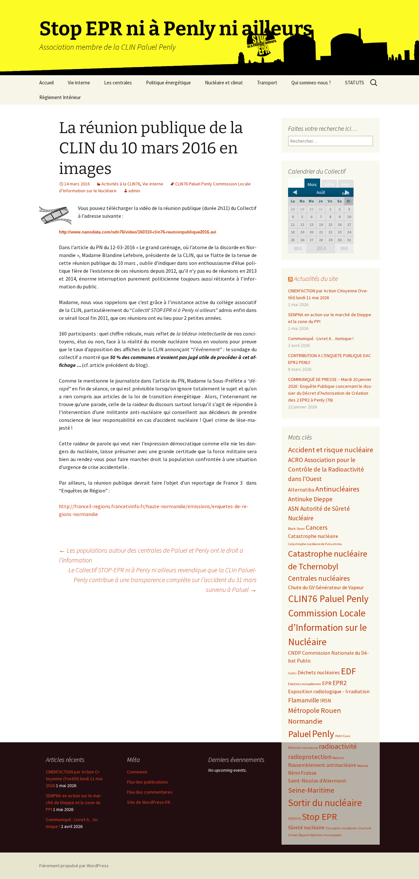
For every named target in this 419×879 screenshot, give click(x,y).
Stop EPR (319, 816)
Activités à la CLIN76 (120, 184)
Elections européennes (304, 684)
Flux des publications (147, 782)
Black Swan (296, 528)
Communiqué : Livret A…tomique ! (321, 338)
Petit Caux (342, 736)
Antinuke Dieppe (310, 499)
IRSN (325, 700)
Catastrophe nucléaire (313, 536)
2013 (297, 248)
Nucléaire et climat (224, 82)
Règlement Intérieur (60, 97)
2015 (344, 248)
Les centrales (118, 82)
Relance (362, 766)
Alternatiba (301, 489)
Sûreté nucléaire (306, 827)
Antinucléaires (337, 488)
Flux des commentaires (150, 792)
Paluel (299, 734)
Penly (323, 734)
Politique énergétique (168, 82)
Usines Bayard (298, 835)
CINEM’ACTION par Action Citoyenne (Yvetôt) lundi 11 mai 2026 (74, 778)
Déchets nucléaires (319, 672)
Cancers (316, 527)
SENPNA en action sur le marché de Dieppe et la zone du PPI (74, 802)
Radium (338, 758)
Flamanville (303, 700)
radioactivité (338, 746)
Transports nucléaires (341, 828)
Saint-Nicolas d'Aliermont (317, 780)
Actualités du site (316, 278)
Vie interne (79, 82)
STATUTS (354, 82)
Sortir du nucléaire (325, 803)
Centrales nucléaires (319, 578)
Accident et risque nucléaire (330, 449)
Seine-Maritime (311, 790)
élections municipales (326, 835)
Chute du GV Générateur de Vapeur (326, 587)
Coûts (292, 673)
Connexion (137, 772)
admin (134, 191)
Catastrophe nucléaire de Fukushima (315, 544)
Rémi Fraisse (302, 772)
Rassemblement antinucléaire (322, 765)
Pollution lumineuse (303, 748)
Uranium (364, 828)
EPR (327, 683)
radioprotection (310, 757)
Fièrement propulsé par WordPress (74, 866)
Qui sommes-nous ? (311, 82)
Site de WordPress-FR (148, 802)
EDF (348, 671)
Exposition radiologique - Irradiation (329, 691)
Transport (267, 82)
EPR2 (340, 683)
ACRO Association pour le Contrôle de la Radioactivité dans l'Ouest (326, 469)
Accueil (46, 82)
